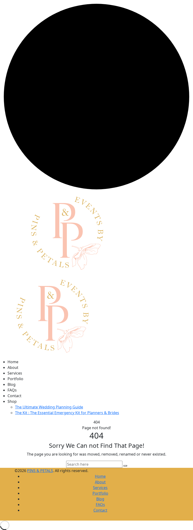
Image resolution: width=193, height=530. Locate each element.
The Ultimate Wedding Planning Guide (49, 407)
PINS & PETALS (40, 470)
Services (15, 373)
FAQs (12, 390)
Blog (12, 384)
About (13, 367)
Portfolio (15, 378)
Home (13, 361)
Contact (14, 395)
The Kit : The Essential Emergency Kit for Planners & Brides (67, 412)
